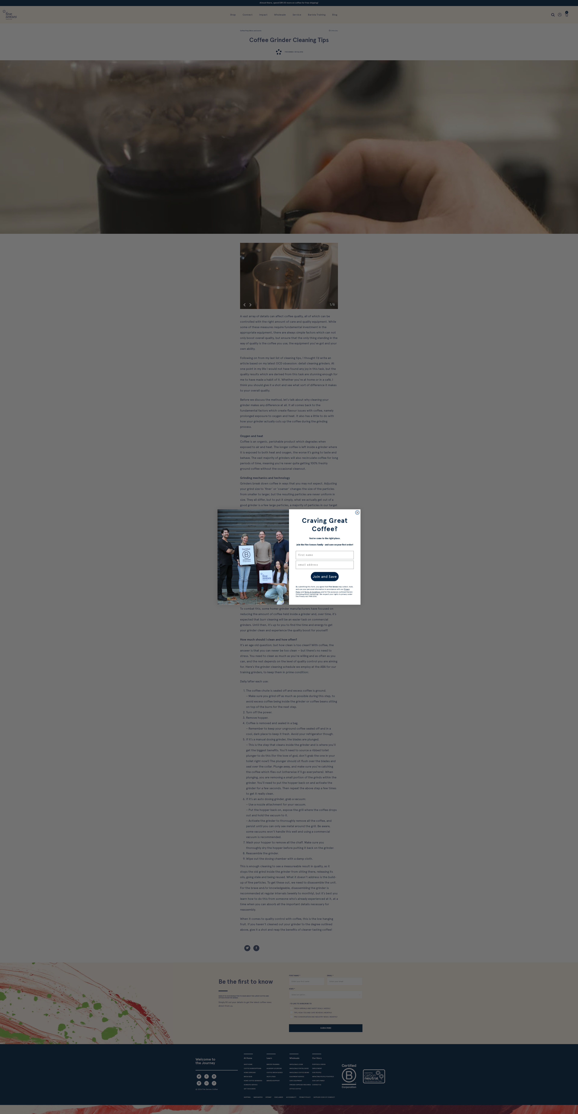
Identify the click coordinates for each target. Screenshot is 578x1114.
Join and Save (325, 576)
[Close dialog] (357, 512)
